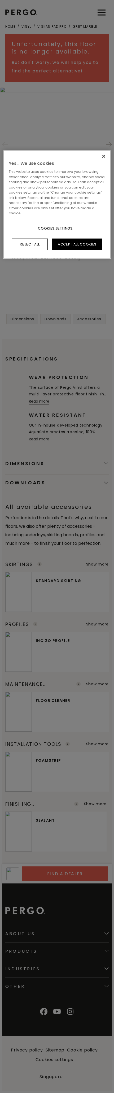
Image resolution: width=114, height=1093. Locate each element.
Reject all (30, 244)
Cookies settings (55, 228)
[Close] (103, 156)
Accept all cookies (77, 244)
